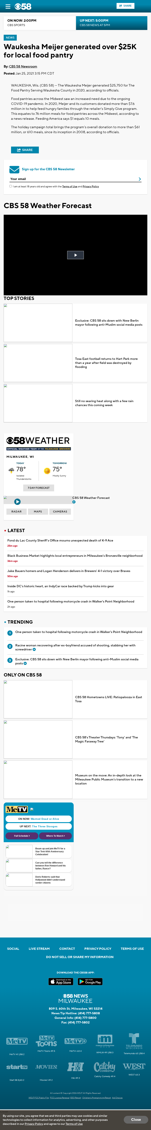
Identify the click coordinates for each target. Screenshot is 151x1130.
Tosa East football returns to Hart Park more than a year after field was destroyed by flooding (106, 363)
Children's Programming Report (96, 1098)
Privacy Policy (91, 186)
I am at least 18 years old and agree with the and (56, 186)
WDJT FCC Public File (39, 1098)
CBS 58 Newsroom (23, 66)
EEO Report (75, 1098)
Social (13, 949)
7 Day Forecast (39, 488)
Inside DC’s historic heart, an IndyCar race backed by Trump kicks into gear (60, 586)
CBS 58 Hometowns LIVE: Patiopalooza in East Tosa (108, 699)
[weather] (11, 471)
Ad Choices (117, 1098)
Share (127, 5)
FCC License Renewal (60, 1098)
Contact (67, 949)
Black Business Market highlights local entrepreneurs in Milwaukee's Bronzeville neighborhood (75, 556)
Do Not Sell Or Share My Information (80, 957)
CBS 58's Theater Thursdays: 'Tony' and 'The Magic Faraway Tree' (106, 739)
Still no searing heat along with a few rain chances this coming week (104, 403)
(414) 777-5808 (89, 1013)
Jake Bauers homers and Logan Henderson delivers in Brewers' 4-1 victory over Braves (68, 571)
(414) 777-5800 (85, 1018)
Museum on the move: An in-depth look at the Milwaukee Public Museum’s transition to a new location (109, 779)
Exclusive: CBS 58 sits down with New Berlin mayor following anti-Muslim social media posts (108, 323)
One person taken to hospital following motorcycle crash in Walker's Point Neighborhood (70, 602)
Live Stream (39, 949)
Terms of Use (69, 186)
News (10, 37)
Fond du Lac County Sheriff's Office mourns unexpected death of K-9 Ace (60, 541)
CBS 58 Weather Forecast (91, 498)
